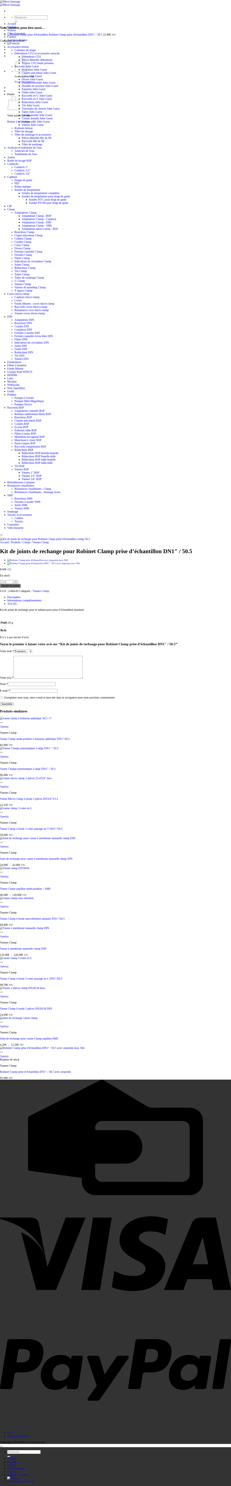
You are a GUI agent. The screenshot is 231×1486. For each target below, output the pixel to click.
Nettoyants (13, 384)
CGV (10, 1432)
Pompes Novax (23, 404)
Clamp (11, 209)
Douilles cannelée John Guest (38, 82)
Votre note (7, 651)
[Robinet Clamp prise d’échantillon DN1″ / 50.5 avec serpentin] (43, 563)
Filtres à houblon (16, 365)
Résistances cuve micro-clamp (31, 310)
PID (16, 183)
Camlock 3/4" (22, 173)
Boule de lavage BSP (19, 160)
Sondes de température (27, 189)
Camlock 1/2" (22, 170)
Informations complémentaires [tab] (24, 600)
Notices (11, 30)
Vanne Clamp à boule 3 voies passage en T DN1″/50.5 (31, 828)
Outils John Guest (32, 92)
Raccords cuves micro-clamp (30, 306)
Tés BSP (19, 466)
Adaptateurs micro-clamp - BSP (40, 228)
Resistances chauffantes (20, 485)
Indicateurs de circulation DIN (31, 342)
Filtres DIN (20, 339)
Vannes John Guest (32, 124)
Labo (10, 378)
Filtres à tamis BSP (25, 433)
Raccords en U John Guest (37, 95)
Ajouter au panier (10, 585)
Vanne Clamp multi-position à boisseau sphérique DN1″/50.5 (35, 738)
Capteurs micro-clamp (27, 297)
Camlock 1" (21, 167)
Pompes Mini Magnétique (29, 401)
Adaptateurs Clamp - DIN (36, 222)
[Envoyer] (15, 21)
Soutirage (12, 511)
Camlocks (13, 163)
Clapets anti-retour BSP (27, 420)
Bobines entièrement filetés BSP (32, 414)
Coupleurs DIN (23, 329)
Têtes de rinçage (23, 131)
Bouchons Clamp (24, 232)
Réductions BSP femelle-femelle (40, 453)
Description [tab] (13, 597)
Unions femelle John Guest (37, 118)
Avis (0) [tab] (11, 603)
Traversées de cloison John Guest (41, 108)
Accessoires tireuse (18, 46)
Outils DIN (20, 349)
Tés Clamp (20, 271)
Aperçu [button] (4, 726)
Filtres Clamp (22, 258)
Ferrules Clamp (23, 254)
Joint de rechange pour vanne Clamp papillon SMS (29, 1038)
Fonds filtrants (15, 368)
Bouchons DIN (23, 323)
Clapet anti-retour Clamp (28, 235)
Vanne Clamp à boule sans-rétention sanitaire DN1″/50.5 (32, 918)
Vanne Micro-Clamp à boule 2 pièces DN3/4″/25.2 (29, 798)
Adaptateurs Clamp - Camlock (39, 219)
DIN (9, 316)
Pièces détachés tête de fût (36, 137)
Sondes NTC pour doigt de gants (47, 199)
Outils (10, 391)
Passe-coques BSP (25, 443)
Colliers (18, 518)
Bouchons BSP (23, 417)
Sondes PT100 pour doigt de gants (48, 202)
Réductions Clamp (25, 267)
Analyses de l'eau (24, 150)
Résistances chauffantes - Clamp (32, 488)
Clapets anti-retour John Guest (39, 72)
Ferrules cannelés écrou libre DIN (33, 336)
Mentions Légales (17, 1436)
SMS (10, 495)
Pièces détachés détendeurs (37, 59)
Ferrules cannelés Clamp (28, 251)
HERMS (12, 375)
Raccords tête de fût (33, 141)
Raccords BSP (15, 407)
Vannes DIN (21, 358)
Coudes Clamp (22, 241)
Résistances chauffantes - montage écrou (37, 492)
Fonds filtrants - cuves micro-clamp (34, 303)
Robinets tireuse (23, 128)
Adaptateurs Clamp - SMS (37, 225)
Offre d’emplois (16, 1468)
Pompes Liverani (24, 397)
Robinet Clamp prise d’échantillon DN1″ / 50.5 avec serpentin (35, 1071)
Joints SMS (20, 505)
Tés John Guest (30, 105)
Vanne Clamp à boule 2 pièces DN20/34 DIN (26, 1008)
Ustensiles (13, 524)
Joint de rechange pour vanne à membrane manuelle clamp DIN (36, 858)
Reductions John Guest (35, 102)
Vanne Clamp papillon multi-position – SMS (25, 888)
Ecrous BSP (21, 427)
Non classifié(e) (16, 388)
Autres (11, 157)
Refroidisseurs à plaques (21, 482)
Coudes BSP (21, 423)
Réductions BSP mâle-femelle (39, 459)
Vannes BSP (21, 469)
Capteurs (12, 176)
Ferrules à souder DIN (27, 332)
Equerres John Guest (33, 89)
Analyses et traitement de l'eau (24, 147)
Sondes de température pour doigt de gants (46, 196)
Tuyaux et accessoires (19, 514)
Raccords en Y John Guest (37, 98)
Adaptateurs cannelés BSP (29, 410)
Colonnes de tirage (25, 50)
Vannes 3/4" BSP (32, 479)
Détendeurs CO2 (31, 56)
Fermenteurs (14, 362)
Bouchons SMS (23, 498)
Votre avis (7, 677)
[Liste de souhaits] (1, 534)
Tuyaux (18, 521)
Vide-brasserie (15, 527)
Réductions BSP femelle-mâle (39, 456)
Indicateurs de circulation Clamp (32, 261)
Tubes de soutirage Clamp (29, 277)
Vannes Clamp (22, 284)
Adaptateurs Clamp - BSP (36, 215)
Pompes (11, 394)
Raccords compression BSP (30, 446)
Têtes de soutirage (32, 144)
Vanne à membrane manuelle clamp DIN (23, 948)
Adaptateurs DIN (24, 319)
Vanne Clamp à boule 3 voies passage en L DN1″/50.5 (31, 978)
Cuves (18, 300)
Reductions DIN (23, 352)
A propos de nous (17, 1474)
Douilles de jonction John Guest (40, 85)
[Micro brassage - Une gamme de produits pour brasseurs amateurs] (10, 3)
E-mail (5, 690)
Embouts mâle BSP (25, 430)
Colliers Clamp (23, 238)
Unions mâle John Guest (36, 121)
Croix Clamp (21, 245)
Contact (11, 36)
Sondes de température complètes (41, 193)
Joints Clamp (21, 264)
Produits (12, 27)
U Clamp (19, 280)
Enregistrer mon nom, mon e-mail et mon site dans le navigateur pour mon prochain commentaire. (59, 697)
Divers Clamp (22, 248)
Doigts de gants (23, 180)
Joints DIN (20, 345)
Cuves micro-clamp (18, 293)
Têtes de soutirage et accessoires (32, 134)
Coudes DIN (21, 326)
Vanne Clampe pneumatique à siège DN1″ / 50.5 (28, 768)
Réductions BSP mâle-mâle (37, 462)
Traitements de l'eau (25, 154)
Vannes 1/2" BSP (32, 475)
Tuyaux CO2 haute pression (38, 63)
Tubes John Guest (32, 111)
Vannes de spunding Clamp (30, 287)
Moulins (12, 381)
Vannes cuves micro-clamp (29, 313)
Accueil (11, 23)
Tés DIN (19, 355)
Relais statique (22, 186)
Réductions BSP (23, 449)
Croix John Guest (32, 76)
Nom (4, 683)
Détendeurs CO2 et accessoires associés (37, 53)
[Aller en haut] (1, 1446)
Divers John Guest (32, 79)
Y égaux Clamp (23, 290)
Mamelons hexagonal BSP (29, 436)
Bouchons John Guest (34, 69)
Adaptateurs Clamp (25, 212)
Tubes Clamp (22, 274)
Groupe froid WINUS (19, 371)
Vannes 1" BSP (30, 472)
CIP (9, 206)
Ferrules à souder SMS (27, 501)
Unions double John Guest (37, 115)
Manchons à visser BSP (28, 440)
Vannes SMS (21, 508)
